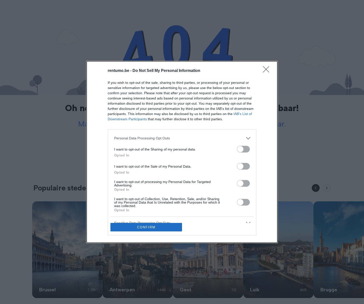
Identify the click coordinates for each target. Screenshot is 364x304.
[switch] (243, 149)
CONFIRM (146, 227)
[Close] (267, 71)
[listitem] (182, 138)
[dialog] (182, 152)
